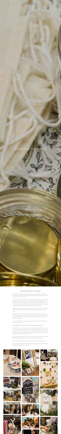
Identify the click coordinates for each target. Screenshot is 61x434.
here (29, 345)
